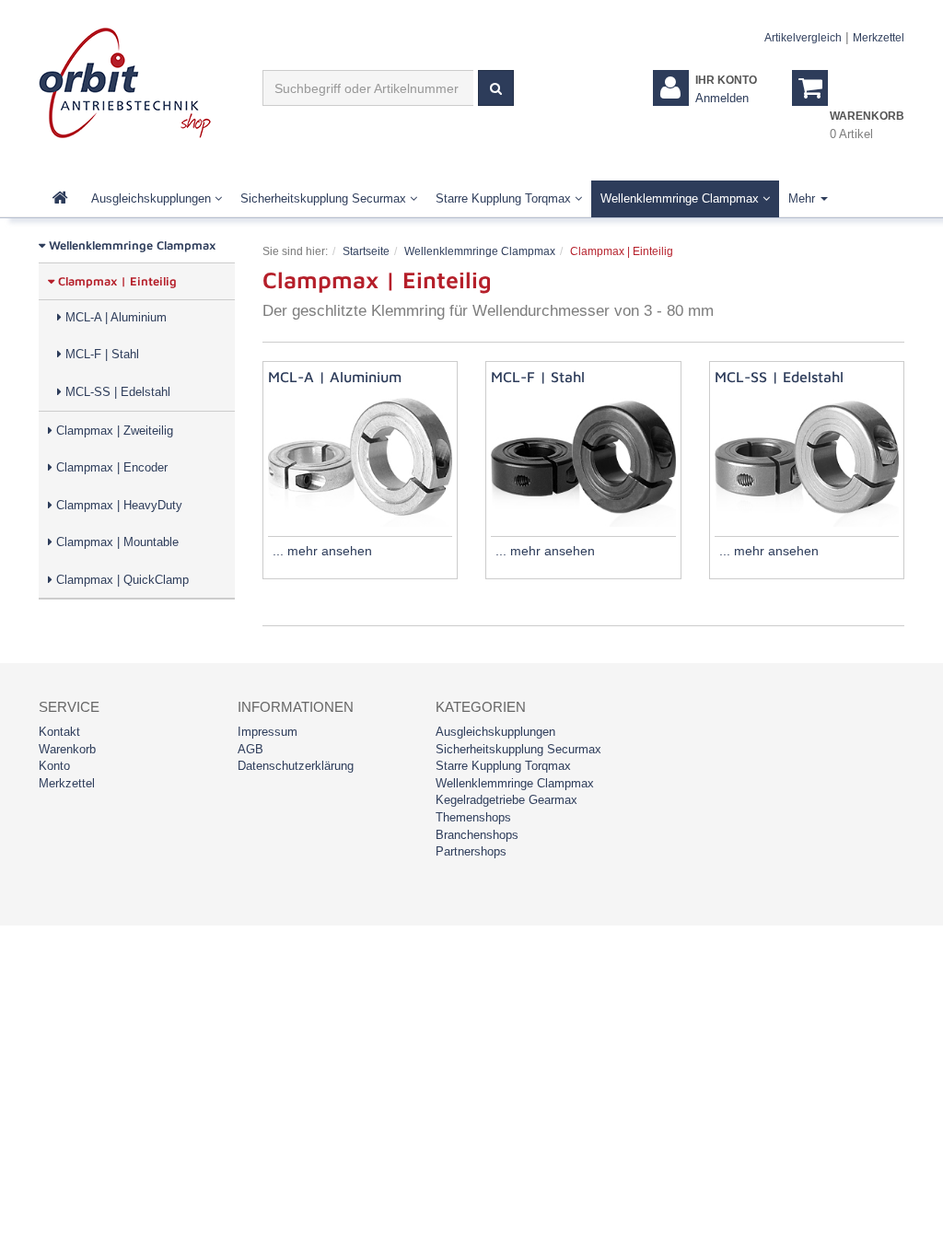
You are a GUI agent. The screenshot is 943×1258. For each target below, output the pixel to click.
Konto (54, 766)
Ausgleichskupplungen (153, 198)
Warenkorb (67, 749)
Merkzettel (878, 37)
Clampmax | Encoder (110, 467)
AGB (250, 749)
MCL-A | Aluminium (114, 317)
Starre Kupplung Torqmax (505, 198)
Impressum (267, 732)
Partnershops (471, 851)
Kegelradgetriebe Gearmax (506, 800)
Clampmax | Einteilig (115, 281)
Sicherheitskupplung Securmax (325, 198)
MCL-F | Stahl (100, 354)
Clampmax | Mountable (115, 542)
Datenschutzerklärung (296, 766)
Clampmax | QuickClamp (120, 580)
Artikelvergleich (803, 37)
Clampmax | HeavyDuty (117, 505)
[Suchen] (496, 88)
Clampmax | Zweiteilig (112, 430)
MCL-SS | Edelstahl (116, 392)
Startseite (366, 251)
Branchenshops (477, 835)
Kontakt (59, 732)
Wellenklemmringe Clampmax (681, 198)
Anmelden (722, 98)
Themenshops (473, 817)
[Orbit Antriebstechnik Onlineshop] (125, 82)
